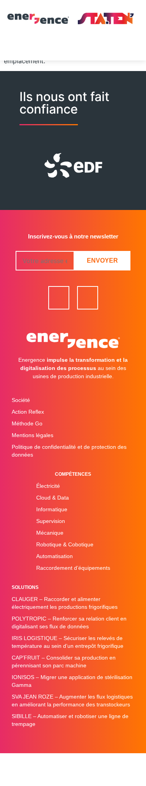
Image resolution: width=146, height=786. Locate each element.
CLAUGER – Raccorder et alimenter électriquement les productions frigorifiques (65, 603)
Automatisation (54, 556)
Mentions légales (32, 435)
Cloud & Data (52, 497)
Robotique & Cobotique (64, 544)
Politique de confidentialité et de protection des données (69, 451)
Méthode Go (27, 423)
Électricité (48, 486)
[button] (73, 48)
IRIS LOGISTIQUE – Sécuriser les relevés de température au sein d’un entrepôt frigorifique (67, 642)
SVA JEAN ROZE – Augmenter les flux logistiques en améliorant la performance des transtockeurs (72, 701)
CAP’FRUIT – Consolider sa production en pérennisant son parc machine (64, 661)
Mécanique (49, 533)
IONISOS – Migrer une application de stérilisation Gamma (72, 681)
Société (21, 400)
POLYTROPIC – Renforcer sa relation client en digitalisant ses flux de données (69, 622)
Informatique (51, 509)
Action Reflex (28, 412)
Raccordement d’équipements (73, 568)
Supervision (50, 521)
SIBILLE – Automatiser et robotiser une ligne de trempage (70, 720)
